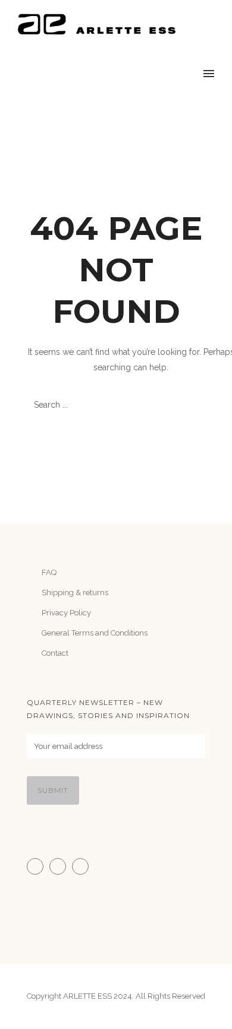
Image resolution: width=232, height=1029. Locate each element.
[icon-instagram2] (38, 866)
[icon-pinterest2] (83, 866)
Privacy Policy (66, 612)
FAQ (49, 572)
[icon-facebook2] (60, 866)
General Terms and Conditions (95, 632)
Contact (55, 653)
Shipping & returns (75, 592)
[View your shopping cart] (186, 74)
